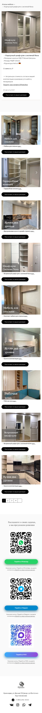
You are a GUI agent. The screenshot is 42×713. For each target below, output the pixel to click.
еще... (19, 146)
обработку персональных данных (25, 570)
